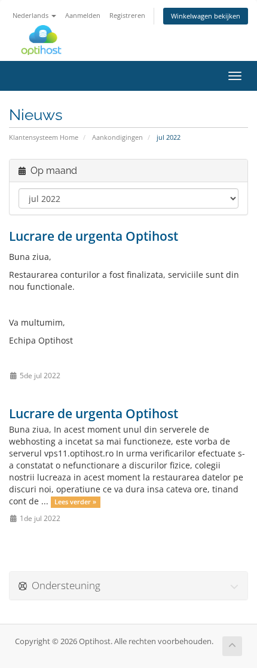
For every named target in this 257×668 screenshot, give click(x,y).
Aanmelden (82, 15)
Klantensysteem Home (43, 137)
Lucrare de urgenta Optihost (93, 236)
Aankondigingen (117, 137)
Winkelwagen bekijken (205, 15)
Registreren (127, 15)
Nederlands (31, 15)
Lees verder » (75, 502)
